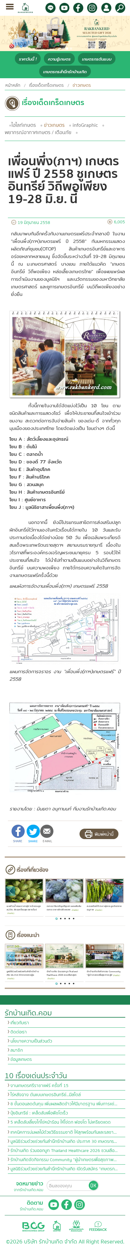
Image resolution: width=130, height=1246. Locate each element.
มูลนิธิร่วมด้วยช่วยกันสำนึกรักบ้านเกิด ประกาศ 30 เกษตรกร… (63, 1141)
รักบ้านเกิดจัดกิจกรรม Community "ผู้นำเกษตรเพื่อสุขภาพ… (63, 1159)
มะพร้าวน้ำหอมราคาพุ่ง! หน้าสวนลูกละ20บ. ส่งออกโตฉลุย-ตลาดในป (23, 908)
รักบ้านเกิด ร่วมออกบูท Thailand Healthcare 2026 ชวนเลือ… (64, 1150)
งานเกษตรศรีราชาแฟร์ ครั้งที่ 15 (39, 1085)
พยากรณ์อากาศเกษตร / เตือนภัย (38, 132)
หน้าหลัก (12, 85)
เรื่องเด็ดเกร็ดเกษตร (46, 85)
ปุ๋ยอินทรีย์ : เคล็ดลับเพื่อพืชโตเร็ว (39, 1113)
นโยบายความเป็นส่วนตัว (31, 1041)
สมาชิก (16, 1050)
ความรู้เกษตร (59, 59)
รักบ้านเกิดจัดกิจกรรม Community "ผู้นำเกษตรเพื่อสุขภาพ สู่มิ (103, 973)
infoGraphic (85, 125)
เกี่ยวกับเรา (19, 1023)
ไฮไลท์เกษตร (23, 125)
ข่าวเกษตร (54, 125)
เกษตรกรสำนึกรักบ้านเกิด (65, 72)
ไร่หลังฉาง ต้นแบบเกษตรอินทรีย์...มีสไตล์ (45, 1094)
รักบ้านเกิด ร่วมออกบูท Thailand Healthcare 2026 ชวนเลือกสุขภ (62, 973)
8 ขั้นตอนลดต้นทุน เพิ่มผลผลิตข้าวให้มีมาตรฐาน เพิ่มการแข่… (63, 1104)
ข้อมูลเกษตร (21, 1059)
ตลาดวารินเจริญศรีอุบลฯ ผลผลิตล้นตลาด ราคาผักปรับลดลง (64, 908)
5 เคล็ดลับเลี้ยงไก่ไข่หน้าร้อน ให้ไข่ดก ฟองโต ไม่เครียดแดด (60, 1122)
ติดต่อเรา (18, 1032)
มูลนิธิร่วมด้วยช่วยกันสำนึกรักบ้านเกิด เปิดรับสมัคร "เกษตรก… (64, 1169)
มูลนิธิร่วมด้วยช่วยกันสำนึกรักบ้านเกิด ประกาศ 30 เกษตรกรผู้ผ (22, 973)
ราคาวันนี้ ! (28, 59)
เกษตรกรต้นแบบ (96, 59)
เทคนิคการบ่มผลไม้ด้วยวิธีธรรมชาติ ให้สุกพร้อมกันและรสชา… (63, 1132)
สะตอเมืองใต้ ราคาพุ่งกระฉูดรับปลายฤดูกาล (104, 908)
